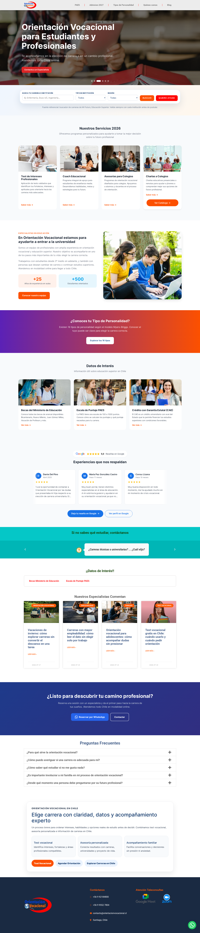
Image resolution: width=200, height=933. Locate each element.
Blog (169, 5)
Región (111, 93)
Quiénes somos (150, 5)
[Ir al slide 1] (92, 81)
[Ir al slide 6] (108, 81)
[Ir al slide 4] (103, 81)
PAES (77, 5)
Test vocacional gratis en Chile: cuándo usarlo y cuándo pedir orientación (155, 636)
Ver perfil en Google (119, 513)
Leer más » (32, 654)
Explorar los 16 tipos (100, 340)
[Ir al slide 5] (105, 81)
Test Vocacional (42, 863)
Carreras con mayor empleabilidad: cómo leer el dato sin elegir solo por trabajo (80, 635)
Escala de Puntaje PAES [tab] (77, 581)
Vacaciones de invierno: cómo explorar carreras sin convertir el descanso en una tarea (41, 638)
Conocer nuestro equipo (34, 295)
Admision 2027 (97, 5)
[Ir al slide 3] (98, 81)
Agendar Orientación (69, 863)
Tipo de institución (85, 93)
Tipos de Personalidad (123, 5)
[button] (25, 549)
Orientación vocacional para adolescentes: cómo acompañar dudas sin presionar (119, 636)
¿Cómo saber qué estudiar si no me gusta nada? (56, 767)
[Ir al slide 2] (94, 81)
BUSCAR (147, 98)
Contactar (119, 717)
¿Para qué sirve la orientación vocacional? (52, 752)
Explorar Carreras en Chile (101, 863)
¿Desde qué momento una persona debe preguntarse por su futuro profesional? (75, 783)
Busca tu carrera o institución (37, 93)
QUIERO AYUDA (167, 98)
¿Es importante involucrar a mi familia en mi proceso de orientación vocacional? (75, 775)
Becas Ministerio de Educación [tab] (44, 581)
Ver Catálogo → (162, 202)
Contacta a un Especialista (36, 69)
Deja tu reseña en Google (85, 513)
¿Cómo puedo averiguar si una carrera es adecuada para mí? (63, 760)
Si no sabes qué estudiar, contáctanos (100, 533)
